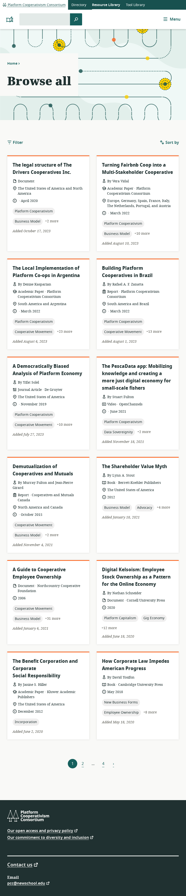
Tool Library (135, 5)
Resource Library (106, 5)
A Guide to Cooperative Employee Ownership (39, 573)
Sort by (171, 143)
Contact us (19, 864)
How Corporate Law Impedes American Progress (135, 665)
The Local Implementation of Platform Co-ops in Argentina (46, 272)
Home (12, 63)
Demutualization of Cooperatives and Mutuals (43, 470)
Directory (78, 5)
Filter (17, 143)
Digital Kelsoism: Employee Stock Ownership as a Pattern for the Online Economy (136, 577)
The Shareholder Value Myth (134, 466)
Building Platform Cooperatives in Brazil (127, 272)
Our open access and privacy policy (40, 830)
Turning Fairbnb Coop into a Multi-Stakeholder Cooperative (137, 169)
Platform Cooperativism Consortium (36, 5)
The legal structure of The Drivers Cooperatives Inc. (42, 169)
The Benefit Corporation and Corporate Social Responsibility (45, 668)
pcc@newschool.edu (26, 883)
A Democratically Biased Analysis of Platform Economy (47, 370)
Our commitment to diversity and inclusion (48, 837)
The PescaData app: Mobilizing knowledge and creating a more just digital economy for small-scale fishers (137, 377)
